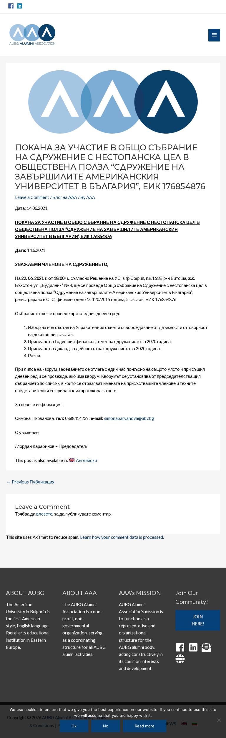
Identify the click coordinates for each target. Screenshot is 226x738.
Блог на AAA (64, 197)
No (105, 726)
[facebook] (12, 6)
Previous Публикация (30, 481)
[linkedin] (20, 6)
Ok (74, 726)
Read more (144, 726)
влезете (44, 513)
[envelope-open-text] (208, 647)
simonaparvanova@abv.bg (129, 418)
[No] (219, 720)
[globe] (181, 659)
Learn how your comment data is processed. (122, 537)
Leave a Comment (32, 197)
